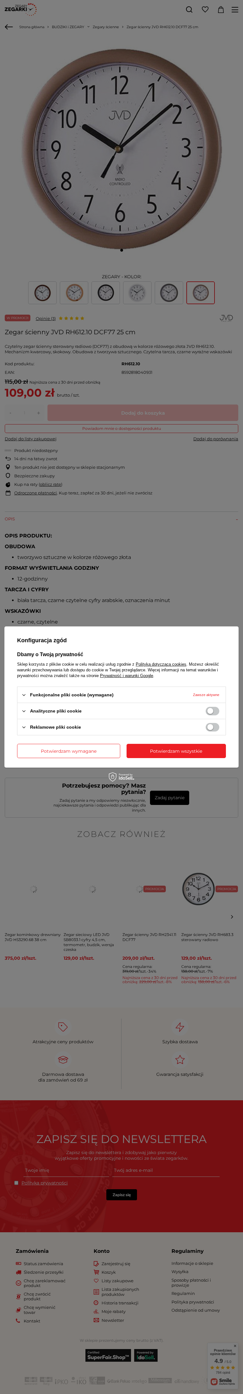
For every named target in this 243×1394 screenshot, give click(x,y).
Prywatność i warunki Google (126, 675)
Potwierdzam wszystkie (176, 751)
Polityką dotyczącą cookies (161, 664)
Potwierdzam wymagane (69, 751)
